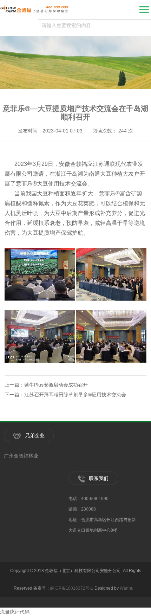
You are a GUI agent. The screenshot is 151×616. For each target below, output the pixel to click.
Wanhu (126, 588)
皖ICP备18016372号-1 (71, 588)
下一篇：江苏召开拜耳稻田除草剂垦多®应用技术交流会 (65, 394)
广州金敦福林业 (21, 456)
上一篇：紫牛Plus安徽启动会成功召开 (46, 385)
